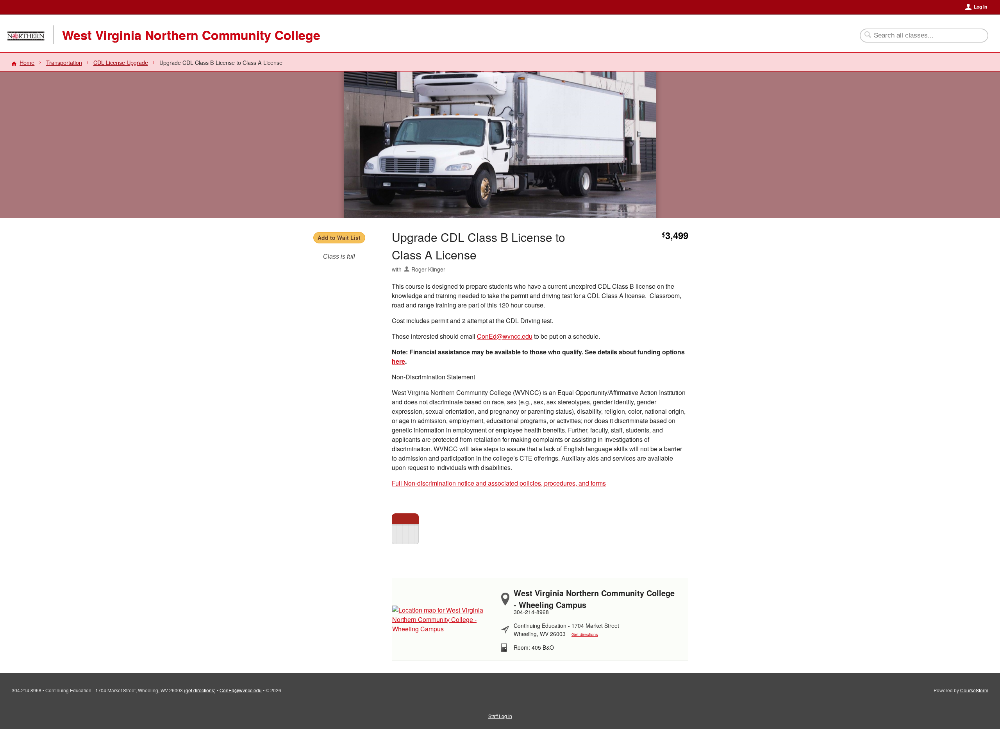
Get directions (584, 634)
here (398, 361)
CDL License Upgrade (120, 62)
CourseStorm (974, 690)
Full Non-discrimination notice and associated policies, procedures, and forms (499, 483)
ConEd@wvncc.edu (504, 336)
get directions (200, 690)
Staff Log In (500, 716)
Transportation (64, 62)
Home (27, 62)
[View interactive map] (442, 620)
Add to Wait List (339, 237)
